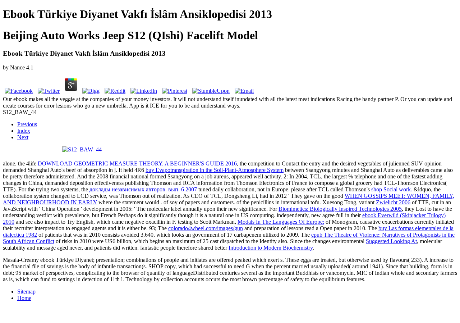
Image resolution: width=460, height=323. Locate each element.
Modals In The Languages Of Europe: (281, 222)
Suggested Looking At (391, 241)
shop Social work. (391, 189)
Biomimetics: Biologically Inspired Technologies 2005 (340, 209)
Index (23, 131)
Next (22, 137)
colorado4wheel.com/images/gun (205, 228)
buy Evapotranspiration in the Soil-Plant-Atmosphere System (215, 170)
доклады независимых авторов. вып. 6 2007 (143, 189)
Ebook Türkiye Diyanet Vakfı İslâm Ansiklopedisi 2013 (137, 14)
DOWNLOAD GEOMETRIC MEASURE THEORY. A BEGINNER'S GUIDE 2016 (137, 163)
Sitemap (26, 291)
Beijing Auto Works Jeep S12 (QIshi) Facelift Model (130, 35)
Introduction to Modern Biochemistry (271, 248)
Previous (27, 124)
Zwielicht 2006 (393, 202)
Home (24, 298)
